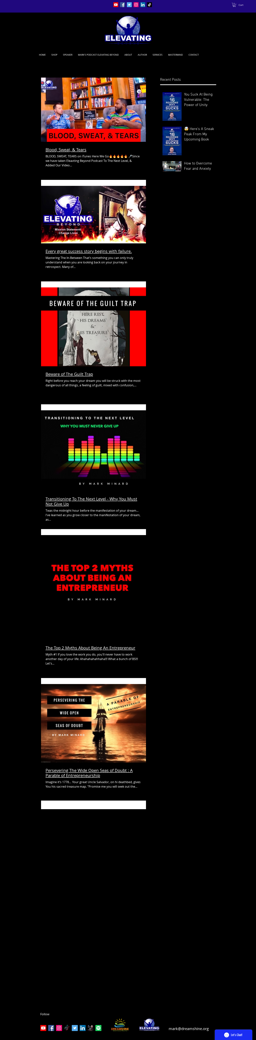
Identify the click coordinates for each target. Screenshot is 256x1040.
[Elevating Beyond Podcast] (91, 1028)
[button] (234, 5)
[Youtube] (115, 4)
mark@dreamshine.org (189, 1028)
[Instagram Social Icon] (136, 4)
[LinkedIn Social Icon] (142, 4)
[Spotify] (98, 1028)
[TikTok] (149, 4)
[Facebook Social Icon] (122, 4)
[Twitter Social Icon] (129, 4)
